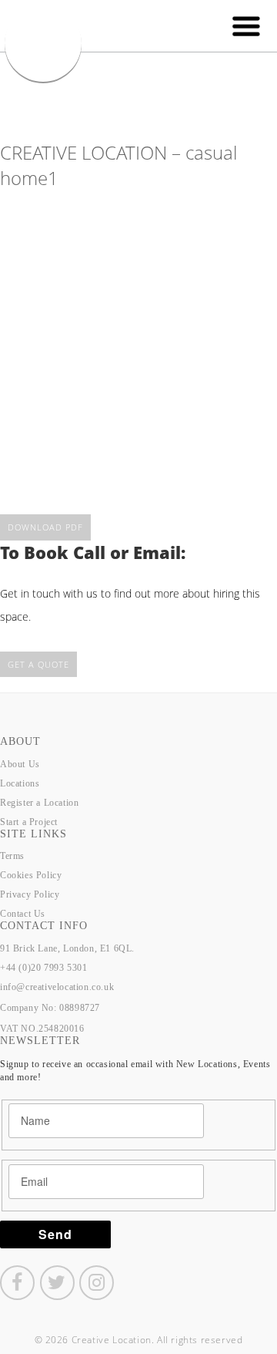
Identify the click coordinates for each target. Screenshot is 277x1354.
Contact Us (22, 913)
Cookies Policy (31, 875)
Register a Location (39, 802)
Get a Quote (38, 664)
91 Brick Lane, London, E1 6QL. (67, 948)
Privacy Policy (29, 894)
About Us (20, 764)
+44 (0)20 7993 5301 (43, 967)
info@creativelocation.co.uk (57, 987)
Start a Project (29, 822)
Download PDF (45, 527)
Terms (12, 855)
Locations (19, 783)
